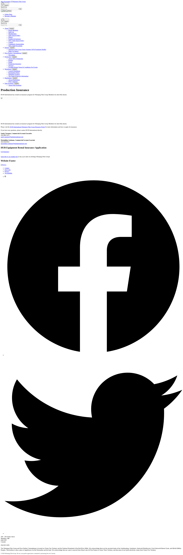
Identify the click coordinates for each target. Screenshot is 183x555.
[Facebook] (93, 355)
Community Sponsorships (16, 44)
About (6, 28)
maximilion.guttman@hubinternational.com (14, 143)
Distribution (8, 78)
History (10, 37)
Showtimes (11, 55)
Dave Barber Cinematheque (13, 53)
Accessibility (8, 173)
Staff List (11, 32)
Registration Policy (14, 73)
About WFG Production (15, 59)
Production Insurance (14, 64)
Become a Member (10, 16)
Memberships (12, 34)
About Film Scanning (14, 85)
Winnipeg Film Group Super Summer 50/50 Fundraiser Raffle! (27, 49)
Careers (10, 42)
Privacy (7, 171)
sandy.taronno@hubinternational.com (12, 137)
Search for (4, 7)
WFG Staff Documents (15, 46)
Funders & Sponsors (14, 39)
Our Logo (8, 170)
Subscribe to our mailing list (9, 156)
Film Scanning (9, 83)
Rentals (10, 60)
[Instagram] (5, 176)
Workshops (8, 69)
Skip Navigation (6, 1)
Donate (7, 47)
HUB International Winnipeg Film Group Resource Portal (27, 127)
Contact (7, 168)
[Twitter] (93, 533)
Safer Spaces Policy (14, 35)
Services (10, 65)
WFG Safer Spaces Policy (16, 40)
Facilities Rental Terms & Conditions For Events (23, 67)
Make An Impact (13, 51)
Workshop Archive (14, 74)
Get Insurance (5, 152)
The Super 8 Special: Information (18, 76)
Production (8, 57)
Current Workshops (14, 71)
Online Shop (8, 14)
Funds (10, 62)
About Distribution (14, 80)
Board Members (13, 30)
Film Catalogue (13, 81)
